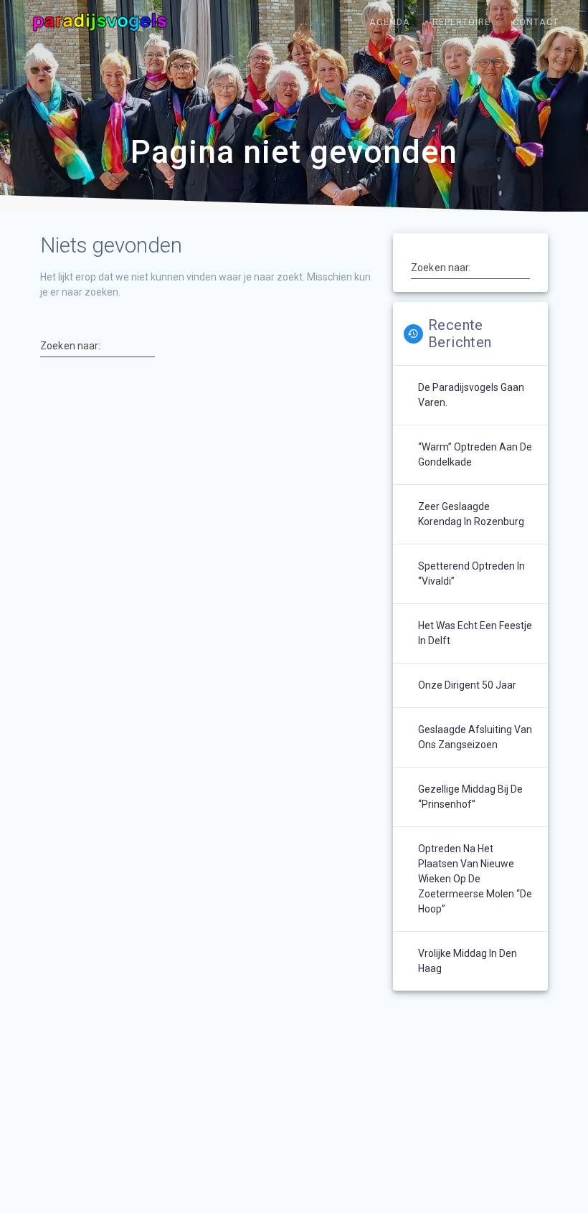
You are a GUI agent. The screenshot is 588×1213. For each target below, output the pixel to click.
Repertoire (461, 21)
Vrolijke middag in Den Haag (467, 961)
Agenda (389, 21)
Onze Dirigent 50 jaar (467, 685)
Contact (536, 21)
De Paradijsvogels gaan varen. (471, 395)
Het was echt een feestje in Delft (475, 633)
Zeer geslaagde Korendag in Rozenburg (471, 514)
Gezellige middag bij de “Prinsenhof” (470, 796)
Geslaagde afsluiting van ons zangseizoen (475, 737)
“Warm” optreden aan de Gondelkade (475, 454)
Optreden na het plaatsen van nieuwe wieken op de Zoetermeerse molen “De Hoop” (475, 879)
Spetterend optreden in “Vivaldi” (471, 573)
